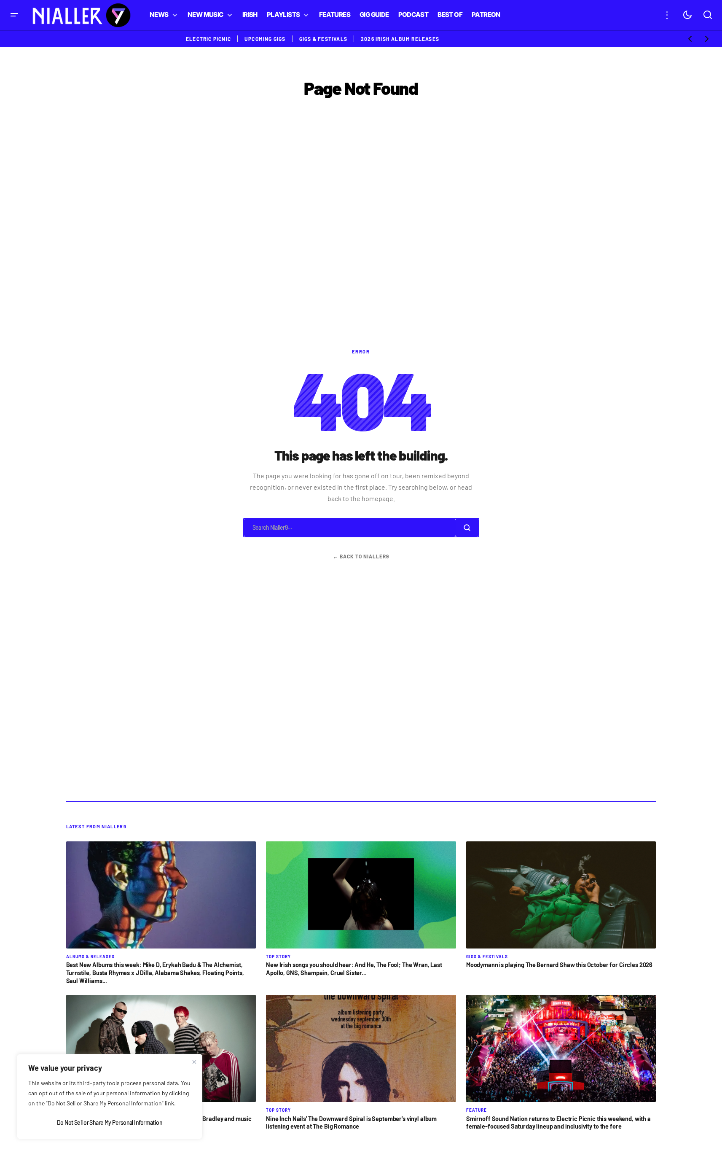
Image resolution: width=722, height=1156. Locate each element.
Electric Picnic (208, 39)
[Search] (467, 527)
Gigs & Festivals (323, 39)
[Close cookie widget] (194, 1062)
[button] (14, 15)
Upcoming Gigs (265, 39)
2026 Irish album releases (400, 39)
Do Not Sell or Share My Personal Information (109, 1122)
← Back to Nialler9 (361, 556)
